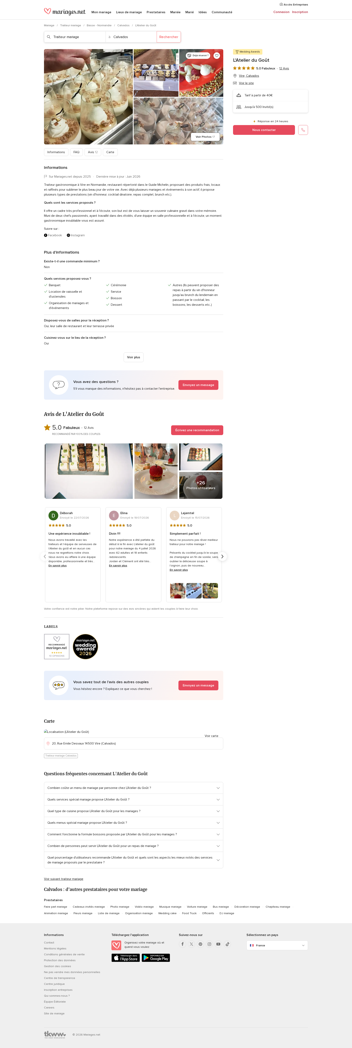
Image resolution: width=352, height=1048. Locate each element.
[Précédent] (44, 556)
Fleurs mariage (83, 913)
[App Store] (125, 961)
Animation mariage (56, 913)
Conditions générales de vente (64, 954)
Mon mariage (101, 12)
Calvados (123, 25)
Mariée (175, 12)
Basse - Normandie (99, 25)
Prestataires (156, 12)
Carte (110, 152)
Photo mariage (119, 906)
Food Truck (189, 913)
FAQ (76, 152)
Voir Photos (205, 137)
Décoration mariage (247, 906)
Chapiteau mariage (278, 906)
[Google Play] (156, 961)
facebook (55, 235)
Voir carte (211, 736)
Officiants (208, 913)
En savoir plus (57, 565)
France (260, 945)
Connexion (281, 12)
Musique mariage (170, 906)
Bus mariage (221, 906)
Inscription (300, 12)
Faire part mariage (55, 906)
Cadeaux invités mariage (89, 906)
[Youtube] (218, 944)
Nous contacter (264, 130)
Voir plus (133, 357)
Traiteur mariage (71, 25)
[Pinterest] (200, 944)
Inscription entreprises (58, 990)
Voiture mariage (197, 906)
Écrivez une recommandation (197, 430)
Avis (93, 152)
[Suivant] (222, 556)
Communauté (222, 12)
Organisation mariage (139, 913)
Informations (56, 152)
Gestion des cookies (57, 966)
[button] (133, 385)
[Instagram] (209, 944)
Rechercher (168, 37)
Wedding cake (167, 913)
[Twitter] (191, 944)
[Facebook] (182, 944)
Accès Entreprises (295, 4)
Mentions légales (55, 948)
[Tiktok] (227, 944)
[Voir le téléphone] (303, 130)
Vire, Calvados (249, 76)
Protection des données (60, 960)
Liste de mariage (109, 913)
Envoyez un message (198, 385)
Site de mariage (54, 1013)
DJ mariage (227, 913)
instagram (78, 235)
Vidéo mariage (144, 906)
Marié (189, 12)
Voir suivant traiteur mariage (63, 879)
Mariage (49, 25)
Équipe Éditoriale (55, 1001)
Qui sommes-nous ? (57, 995)
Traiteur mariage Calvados (61, 755)
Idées (203, 12)
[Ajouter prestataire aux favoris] (216, 55)
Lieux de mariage (129, 12)
